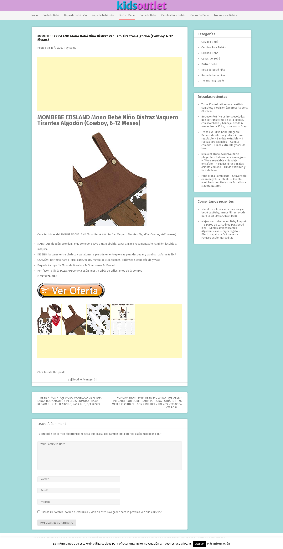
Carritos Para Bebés (173, 15)
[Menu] (33, 5)
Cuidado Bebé (51, 15)
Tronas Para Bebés (225, 15)
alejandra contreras (213, 221)
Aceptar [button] (199, 543)
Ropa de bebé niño (75, 15)
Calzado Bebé (148, 15)
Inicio (35, 15)
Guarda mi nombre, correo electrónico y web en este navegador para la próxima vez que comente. (101, 512)
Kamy (72, 48)
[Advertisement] (109, 84)
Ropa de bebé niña (103, 15)
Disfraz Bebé (127, 15)
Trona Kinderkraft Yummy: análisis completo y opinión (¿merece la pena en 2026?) (224, 108)
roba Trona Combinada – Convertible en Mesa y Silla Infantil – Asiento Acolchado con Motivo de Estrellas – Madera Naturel (224, 180)
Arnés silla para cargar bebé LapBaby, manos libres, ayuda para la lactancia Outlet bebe (223, 212)
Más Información (218, 543)
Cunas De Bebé (199, 15)
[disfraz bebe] (110, 225)
